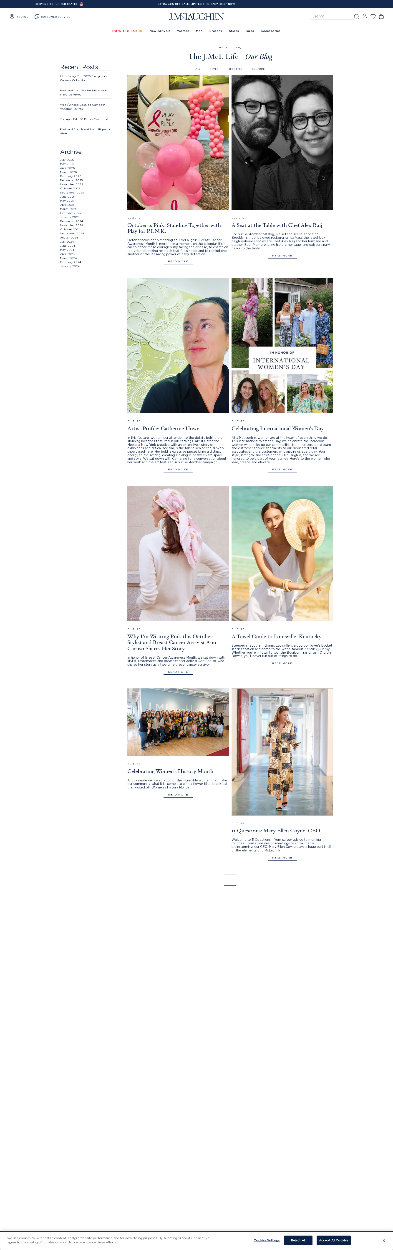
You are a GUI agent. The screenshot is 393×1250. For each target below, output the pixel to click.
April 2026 (67, 167)
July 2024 (67, 241)
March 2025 (68, 208)
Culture (258, 69)
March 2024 (68, 257)
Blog (239, 47)
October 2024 (70, 229)
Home (223, 47)
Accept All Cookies (333, 1240)
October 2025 (70, 188)
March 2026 (68, 172)
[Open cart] (381, 16)
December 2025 (71, 180)
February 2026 (70, 176)
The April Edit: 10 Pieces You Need (84, 119)
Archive (71, 151)
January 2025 (69, 217)
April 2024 (67, 253)
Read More (178, 261)
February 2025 (70, 212)
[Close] (384, 1241)
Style (214, 69)
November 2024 (71, 225)
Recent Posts (79, 67)
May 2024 (67, 249)
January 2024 (70, 266)
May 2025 (67, 200)
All (198, 69)
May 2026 (67, 163)
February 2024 (70, 262)
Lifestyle (235, 69)
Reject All (298, 1240)
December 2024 (71, 221)
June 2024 (67, 245)
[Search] (356, 16)
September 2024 (72, 233)
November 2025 (71, 184)
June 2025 (67, 196)
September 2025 (72, 192)
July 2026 (67, 159)
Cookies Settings (267, 1240)
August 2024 (69, 237)
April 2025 (67, 204)
